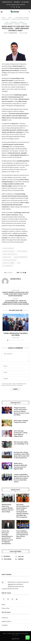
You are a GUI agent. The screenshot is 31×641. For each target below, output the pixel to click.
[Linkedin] (19, 7)
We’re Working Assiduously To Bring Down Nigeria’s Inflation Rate (20, 433)
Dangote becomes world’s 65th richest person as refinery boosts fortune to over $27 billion (21, 411)
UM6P (18, 263)
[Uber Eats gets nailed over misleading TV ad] (7, 444)
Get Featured (25, 2)
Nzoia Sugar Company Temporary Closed (21, 421)
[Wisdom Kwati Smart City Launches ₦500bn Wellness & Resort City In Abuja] (8, 498)
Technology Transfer (8, 263)
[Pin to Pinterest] (23, 272)
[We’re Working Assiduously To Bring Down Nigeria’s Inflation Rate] (7, 433)
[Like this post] (18, 272)
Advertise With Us (7, 2)
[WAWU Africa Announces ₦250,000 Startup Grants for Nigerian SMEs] (7, 466)
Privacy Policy (5, 608)
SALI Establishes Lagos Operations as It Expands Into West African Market (22, 534)
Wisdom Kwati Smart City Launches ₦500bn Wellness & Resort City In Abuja (8, 508)
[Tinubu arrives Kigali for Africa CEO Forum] (15, 322)
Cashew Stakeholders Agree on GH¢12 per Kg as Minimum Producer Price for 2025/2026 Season (21, 478)
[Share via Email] (25, 272)
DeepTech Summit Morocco (10, 254)
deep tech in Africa (22, 251)
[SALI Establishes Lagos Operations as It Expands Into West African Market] (22, 524)
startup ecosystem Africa (9, 260)
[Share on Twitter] (21, 272)
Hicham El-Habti (7, 257)
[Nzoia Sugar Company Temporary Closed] (7, 423)
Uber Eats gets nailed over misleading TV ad (21, 443)
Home (3, 17)
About (3, 604)
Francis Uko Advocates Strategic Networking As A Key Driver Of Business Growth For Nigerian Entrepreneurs (7, 537)
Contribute (17, 2)
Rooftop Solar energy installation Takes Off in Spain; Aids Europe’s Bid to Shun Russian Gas (21, 455)
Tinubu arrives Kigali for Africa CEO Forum (15, 334)
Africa (10, 17)
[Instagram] (16, 7)
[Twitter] (14, 7)
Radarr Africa (13, 33)
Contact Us (5, 617)
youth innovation (7, 265)
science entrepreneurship (20, 257)
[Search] (29, 11)
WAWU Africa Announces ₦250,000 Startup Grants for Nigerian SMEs (20, 466)
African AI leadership (8, 248)
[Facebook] (4, 599)
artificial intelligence (8, 251)
